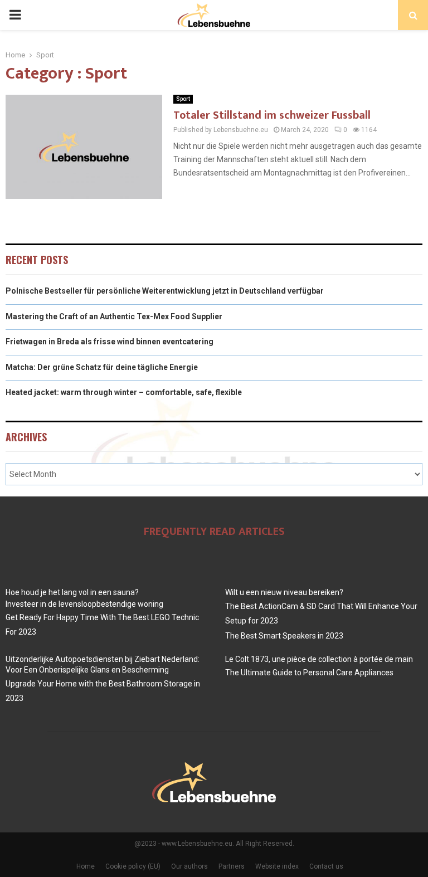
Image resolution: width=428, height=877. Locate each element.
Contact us (326, 866)
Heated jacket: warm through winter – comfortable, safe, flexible (124, 392)
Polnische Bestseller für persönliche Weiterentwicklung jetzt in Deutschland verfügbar (165, 290)
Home (85, 866)
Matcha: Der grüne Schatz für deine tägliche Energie (102, 367)
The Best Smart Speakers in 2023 (284, 635)
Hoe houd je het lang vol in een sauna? (72, 592)
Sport (183, 99)
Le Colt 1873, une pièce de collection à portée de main (319, 659)
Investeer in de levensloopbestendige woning (84, 604)
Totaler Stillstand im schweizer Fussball (272, 115)
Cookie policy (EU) (132, 866)
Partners (231, 866)
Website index (277, 866)
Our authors (189, 866)
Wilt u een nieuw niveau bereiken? (284, 592)
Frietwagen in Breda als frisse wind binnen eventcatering (109, 341)
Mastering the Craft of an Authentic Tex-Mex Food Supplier (114, 316)
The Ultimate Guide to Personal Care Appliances (309, 672)
